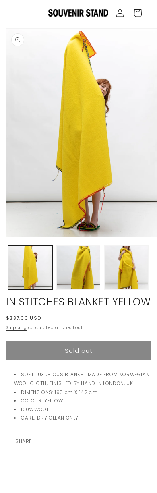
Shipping (16, 328)
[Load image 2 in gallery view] (78, 267)
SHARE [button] (23, 441)
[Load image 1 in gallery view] (30, 267)
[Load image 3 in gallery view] (126, 267)
